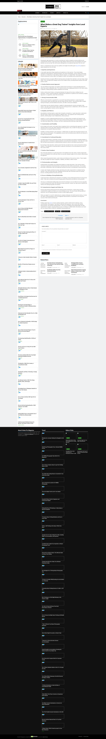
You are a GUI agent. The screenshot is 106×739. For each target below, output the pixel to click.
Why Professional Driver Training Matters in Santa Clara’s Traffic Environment (78, 271)
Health (19, 316)
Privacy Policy (85, 736)
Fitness (22, 299)
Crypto (19, 34)
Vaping (19, 137)
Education (42, 21)
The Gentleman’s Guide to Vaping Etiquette (27, 135)
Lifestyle (58, 12)
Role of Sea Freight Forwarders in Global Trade (51, 633)
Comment (44, 231)
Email (58, 245)
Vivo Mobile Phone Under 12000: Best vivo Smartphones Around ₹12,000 (71, 452)
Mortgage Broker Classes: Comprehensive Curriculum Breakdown (77, 264)
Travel (43, 441)
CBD (18, 145)
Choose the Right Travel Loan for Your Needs (51, 491)
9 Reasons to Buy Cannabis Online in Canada (27, 257)
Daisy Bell (43, 28)
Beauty (19, 71)
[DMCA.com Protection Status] (34, 736)
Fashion (52, 12)
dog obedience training (49, 211)
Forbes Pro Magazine (29, 434)
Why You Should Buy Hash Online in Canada (27, 216)
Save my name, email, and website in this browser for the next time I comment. (57, 249)
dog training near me (66, 211)
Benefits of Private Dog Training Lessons (26, 264)
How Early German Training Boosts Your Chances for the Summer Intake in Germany (55, 264)
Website (74, 245)
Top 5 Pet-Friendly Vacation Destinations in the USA (52, 711)
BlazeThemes (45, 736)
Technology (44, 12)
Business (37, 12)
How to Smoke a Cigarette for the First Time (27, 167)
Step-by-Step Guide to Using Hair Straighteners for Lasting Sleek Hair (71, 441)
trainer (50, 202)
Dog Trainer (57, 211)
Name (43, 245)
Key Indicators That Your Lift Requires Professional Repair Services (82, 452)
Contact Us (87, 1)
